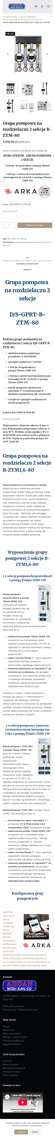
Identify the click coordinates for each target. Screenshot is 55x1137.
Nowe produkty (11, 1064)
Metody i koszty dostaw (15, 1037)
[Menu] (48, 6)
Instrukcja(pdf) (10, 211)
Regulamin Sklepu (12, 1044)
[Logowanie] (36, 6)
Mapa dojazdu (10, 1075)
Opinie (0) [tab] (27, 270)
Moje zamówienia (11, 1033)
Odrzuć (35, 1132)
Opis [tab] (27, 258)
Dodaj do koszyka (34, 225)
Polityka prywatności (13, 1040)
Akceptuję (21, 1132)
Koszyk (6, 1026)
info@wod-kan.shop (28, 1009)
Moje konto (8, 1030)
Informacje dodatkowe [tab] (27, 264)
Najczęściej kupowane (14, 1068)
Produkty (7, 1061)
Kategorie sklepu (11, 1071)
